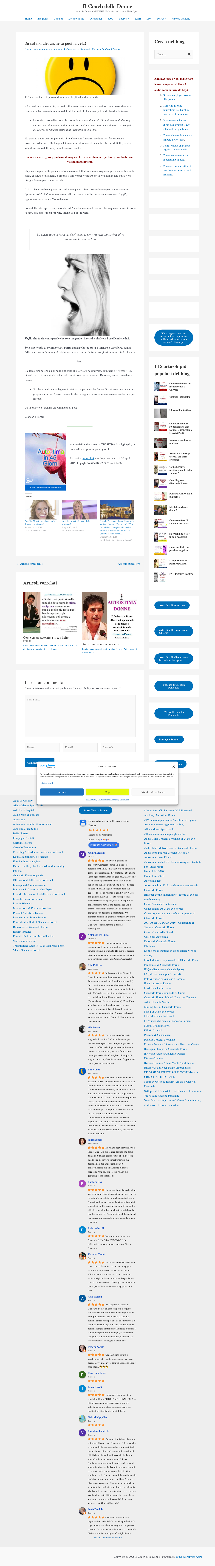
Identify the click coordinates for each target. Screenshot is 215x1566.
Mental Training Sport (157, 1025)
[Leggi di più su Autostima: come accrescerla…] (109, 615)
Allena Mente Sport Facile (28, 805)
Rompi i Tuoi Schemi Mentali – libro (34, 936)
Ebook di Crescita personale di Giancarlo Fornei (171, 960)
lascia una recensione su (102, 844)
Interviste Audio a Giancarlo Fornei (164, 1053)
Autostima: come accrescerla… (102, 644)
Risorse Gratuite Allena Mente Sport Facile (169, 1063)
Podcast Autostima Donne (28, 913)
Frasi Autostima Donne (157, 983)
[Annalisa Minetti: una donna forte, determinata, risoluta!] (42, 509)
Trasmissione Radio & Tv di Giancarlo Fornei (39, 945)
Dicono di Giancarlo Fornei (160, 941)
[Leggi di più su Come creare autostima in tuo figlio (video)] (50, 612)
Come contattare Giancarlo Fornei (163, 908)
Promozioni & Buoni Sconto (29, 917)
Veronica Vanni (96, 1254)
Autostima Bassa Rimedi (158, 857)
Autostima (56, 49)
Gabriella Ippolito (97, 1417)
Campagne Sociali (23, 838)
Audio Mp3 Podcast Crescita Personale (166, 852)
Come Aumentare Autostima (160, 904)
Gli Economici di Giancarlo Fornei (33, 880)
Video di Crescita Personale (174, 713)
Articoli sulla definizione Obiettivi (173, 631)
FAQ (110, 18)
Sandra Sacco (95, 1139)
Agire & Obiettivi (23, 800)
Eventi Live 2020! (154, 871)
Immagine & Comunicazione (29, 885)
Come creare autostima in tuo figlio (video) (46, 639)
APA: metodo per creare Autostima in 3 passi (170, 820)
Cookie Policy (91, 800)
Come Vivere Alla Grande (159, 932)
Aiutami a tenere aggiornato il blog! (164, 824)
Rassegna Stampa (169, 739)
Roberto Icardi (96, 1228)
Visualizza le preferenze (153, 792)
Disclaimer (96, 18)
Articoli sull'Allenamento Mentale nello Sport (173, 658)
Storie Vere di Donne (95, 810)
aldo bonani (94, 1027)
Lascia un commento (36, 49)
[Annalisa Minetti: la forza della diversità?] (79, 509)
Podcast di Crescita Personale (174, 686)
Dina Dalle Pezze (97, 1373)
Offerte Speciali (153, 1030)
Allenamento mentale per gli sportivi (165, 834)
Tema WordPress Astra (189, 1556)
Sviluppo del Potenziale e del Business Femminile (172, 1091)
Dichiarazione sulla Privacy (109, 800)
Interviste (124, 18)
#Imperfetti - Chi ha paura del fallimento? (168, 810)
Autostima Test (152, 880)
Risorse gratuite (22, 931)
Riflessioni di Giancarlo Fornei (81, 49)
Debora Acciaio (96, 1347)
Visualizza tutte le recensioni (107, 1537)
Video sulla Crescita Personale (161, 1095)
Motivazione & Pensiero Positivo (32, 908)
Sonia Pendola (95, 1509)
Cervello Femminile (24, 847)
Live (149, 18)
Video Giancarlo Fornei (26, 950)
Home (28, 18)
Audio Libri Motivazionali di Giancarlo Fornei (170, 848)
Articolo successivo (131, 563)
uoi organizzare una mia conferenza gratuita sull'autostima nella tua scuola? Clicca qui (173, 337)
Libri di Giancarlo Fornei (27, 899)
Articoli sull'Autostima (172, 605)
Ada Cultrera (95, 965)
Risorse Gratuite (181, 18)
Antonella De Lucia (98, 935)
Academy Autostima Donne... (161, 815)
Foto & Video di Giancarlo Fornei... (165, 979)
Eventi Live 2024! (154, 876)
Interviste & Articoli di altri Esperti (33, 889)
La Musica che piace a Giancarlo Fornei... (168, 1021)
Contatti (58, 18)
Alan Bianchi (95, 1296)
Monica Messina (96, 852)
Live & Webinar (22, 903)
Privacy (161, 18)
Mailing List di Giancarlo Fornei (162, 1007)
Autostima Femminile (25, 828)
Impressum (124, 800)
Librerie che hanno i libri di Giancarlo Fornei (39, 894)
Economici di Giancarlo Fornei (162, 965)
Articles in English (23, 810)
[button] (173, 766)
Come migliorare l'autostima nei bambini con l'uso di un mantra (176, 110)
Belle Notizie (20, 833)
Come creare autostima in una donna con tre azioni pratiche (177, 170)
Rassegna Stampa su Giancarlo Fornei (166, 1049)
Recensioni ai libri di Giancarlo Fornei (35, 922)
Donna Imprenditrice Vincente (30, 856)
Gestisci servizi (47, 783)
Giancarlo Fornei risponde (28, 875)
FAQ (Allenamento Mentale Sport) (164, 969)
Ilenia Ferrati (95, 1387)
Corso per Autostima (156, 936)
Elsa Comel (94, 1069)
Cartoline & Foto (23, 842)
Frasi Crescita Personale (158, 988)
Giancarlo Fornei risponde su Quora (164, 993)
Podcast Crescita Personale (159, 1039)
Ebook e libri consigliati (27, 861)
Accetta (62, 792)
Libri (138, 18)
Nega (107, 792)
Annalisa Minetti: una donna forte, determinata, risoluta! (40, 522)
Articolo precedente (30, 563)
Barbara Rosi (95, 1182)
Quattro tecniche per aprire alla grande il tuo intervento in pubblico (176, 124)
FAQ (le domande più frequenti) (162, 974)
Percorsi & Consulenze (157, 1035)
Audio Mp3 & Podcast (112, 648)
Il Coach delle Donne (107, 6)
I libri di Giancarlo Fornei (159, 1016)
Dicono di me (76, 18)
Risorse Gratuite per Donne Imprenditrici (167, 1067)
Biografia (42, 18)
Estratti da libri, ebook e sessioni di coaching (39, 866)
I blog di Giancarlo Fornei (159, 1011)
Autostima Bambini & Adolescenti (32, 824)
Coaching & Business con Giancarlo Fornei (38, 852)
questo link (88, 458)
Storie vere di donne (24, 941)
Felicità (17, 870)
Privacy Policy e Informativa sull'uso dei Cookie (171, 1044)
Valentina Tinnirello (98, 1431)
